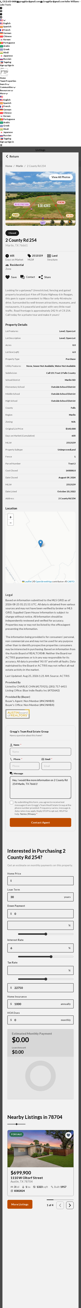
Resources (5, 90)
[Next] (70, 1205)
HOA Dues (13, 1012)
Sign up (3, 65)
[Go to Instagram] (1, 11)
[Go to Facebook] (1, 7)
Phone (18, 759)
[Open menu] (1, 145)
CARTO (71, 581)
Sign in (11, 65)
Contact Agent (40, 822)
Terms (23, 814)
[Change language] (2, 20)
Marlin (19, 165)
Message (18, 773)
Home (8, 165)
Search (3, 84)
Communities (6, 87)
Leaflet (28, 581)
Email (48, 759)
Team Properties (8, 81)
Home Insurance (17, 996)
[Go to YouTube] (1, 17)
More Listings (19, 1204)
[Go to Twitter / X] (1, 14)
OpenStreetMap (43, 581)
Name (17, 744)
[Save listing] (68, 1135)
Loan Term (13, 889)
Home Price (14, 873)
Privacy (31, 814)
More (2, 93)
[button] (40, 543)
